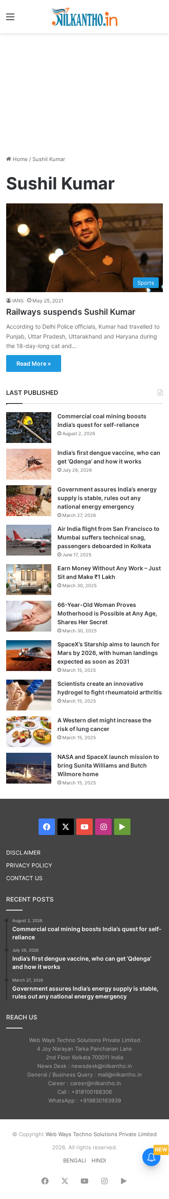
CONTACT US (24, 878)
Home (19, 159)
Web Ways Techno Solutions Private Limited (101, 1134)
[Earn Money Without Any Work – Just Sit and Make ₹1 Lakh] (28, 579)
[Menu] (10, 19)
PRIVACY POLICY (29, 865)
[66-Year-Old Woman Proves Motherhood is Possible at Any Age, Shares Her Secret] (28, 616)
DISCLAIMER (23, 852)
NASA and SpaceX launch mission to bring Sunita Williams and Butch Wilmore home (108, 765)
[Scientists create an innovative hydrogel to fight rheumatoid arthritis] (28, 695)
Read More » (33, 363)
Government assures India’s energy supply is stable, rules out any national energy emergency (107, 498)
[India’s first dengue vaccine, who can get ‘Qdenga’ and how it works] (28, 464)
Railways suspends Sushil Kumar (70, 312)
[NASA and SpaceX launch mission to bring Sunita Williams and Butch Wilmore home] (28, 768)
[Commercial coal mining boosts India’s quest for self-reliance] (28, 427)
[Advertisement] (84, 93)
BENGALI (74, 1160)
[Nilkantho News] (84, 17)
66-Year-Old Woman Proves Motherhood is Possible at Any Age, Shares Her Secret (107, 613)
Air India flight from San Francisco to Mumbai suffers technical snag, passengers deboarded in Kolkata (108, 537)
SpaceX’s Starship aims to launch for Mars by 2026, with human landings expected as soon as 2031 (108, 653)
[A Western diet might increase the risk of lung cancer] (28, 731)
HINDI (98, 1160)
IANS (18, 300)
